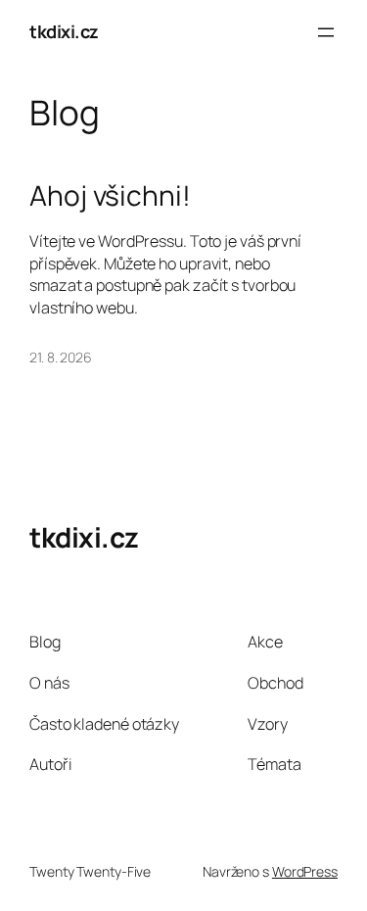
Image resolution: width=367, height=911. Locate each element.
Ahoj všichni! (110, 196)
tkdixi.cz (64, 31)
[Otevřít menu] (326, 32)
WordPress (305, 871)
